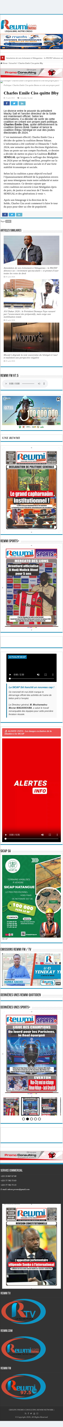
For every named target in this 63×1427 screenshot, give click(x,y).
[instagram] (37, 1413)
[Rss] (25, 1413)
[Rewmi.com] (19, 25)
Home (4, 63)
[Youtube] (34, 1413)
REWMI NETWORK (45, 1410)
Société (30, 98)
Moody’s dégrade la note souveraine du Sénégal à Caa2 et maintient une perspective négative (31, 356)
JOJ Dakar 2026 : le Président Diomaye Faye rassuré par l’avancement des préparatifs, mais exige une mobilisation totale (29, 314)
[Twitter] (31, 1413)
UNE (8, 221)
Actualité (13, 63)
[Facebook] (28, 1413)
